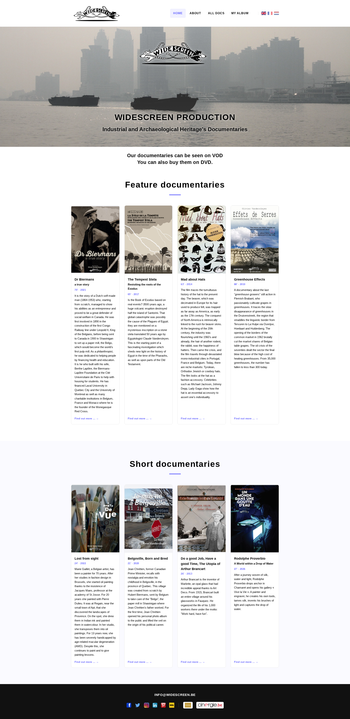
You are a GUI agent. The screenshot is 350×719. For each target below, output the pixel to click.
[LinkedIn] (155, 705)
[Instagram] (146, 705)
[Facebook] (128, 705)
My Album (239, 13)
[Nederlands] (276, 13)
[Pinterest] (163, 705)
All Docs (216, 13)
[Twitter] (138, 705)
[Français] (270, 13)
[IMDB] (171, 705)
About (195, 13)
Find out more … (85, 418)
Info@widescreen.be (175, 695)
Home (178, 13)
